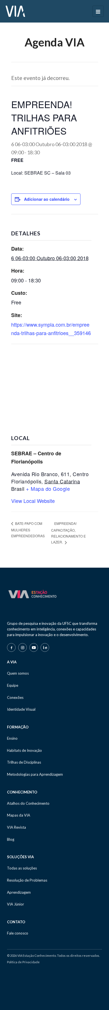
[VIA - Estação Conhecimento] (15, 11)
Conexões (15, 697)
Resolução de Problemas (27, 880)
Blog (10, 839)
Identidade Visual (21, 709)
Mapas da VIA (18, 815)
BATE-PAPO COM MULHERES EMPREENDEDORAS (28, 529)
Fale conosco (17, 933)
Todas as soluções (22, 868)
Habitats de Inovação (24, 750)
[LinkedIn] (45, 647)
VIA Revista (16, 827)
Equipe (12, 685)
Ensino (12, 738)
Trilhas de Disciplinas (24, 762)
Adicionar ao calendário (47, 199)
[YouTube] (33, 647)
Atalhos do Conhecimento (28, 803)
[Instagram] (22, 647)
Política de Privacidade (23, 962)
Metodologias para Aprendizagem (35, 774)
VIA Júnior (15, 904)
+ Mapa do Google (48, 488)
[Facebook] (11, 647)
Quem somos (18, 673)
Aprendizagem (19, 892)
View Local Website (33, 500)
